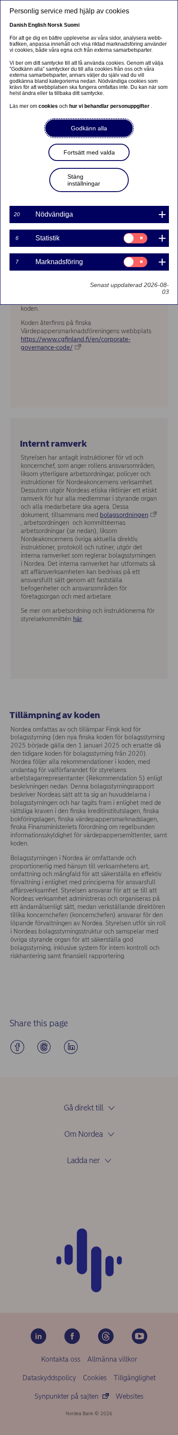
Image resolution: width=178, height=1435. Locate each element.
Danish (18, 25)
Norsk (55, 25)
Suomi (71, 25)
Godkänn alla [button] (89, 128)
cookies (48, 106)
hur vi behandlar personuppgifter (110, 106)
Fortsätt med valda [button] (89, 152)
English (37, 25)
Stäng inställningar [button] (83, 180)
